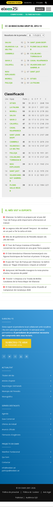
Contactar (6, 462)
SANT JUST (35, 71)
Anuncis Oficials (8, 429)
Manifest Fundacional (11, 452)
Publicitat (19, 497)
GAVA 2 (8, 60)
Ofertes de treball (9, 424)
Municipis (27, 3)
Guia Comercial (8, 419)
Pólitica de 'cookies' (31, 492)
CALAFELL (9, 64)
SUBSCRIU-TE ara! (14, 3)
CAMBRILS (9, 53)
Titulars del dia (8, 375)
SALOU (8, 42)
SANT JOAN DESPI (38, 42)
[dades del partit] (25, 42)
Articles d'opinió (8, 381)
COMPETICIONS (16, 14)
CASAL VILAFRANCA (39, 60)
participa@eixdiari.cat (10, 470)
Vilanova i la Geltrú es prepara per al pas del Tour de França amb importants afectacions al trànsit (24, 220)
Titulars (39, 3)
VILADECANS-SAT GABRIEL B (16, 178)
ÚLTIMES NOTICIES (33, 14)
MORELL (8, 78)
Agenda (5, 413)
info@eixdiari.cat (9, 467)
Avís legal (47, 492)
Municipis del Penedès (11, 391)
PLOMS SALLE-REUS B (15, 188)
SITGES (33, 78)
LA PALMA (34, 83)
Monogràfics (7, 396)
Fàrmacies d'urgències (11, 434)
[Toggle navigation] (48, 9)
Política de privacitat (10, 492)
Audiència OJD (32, 497)
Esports (39, 9)
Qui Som (5, 457)
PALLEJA (8, 83)
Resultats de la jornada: (16, 35)
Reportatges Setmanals (11, 386)
